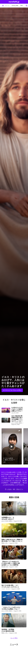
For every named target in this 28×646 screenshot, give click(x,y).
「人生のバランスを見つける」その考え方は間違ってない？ (11, 608)
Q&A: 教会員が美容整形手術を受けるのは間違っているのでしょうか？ (17, 418)
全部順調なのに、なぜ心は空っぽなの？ (8, 518)
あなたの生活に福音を (16, 423)
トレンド (7, 5)
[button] (3, 5)
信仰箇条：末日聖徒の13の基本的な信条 (8, 630)
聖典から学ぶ (5, 543)
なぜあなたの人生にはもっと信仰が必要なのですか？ (17, 409)
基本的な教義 (15, 5)
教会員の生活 (5, 566)
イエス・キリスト (6, 589)
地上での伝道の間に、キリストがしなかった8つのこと (10, 586)
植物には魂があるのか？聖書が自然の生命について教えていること (12, 540)
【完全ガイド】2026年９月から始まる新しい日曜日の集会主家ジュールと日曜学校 (11, 563)
